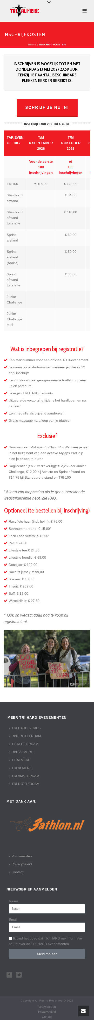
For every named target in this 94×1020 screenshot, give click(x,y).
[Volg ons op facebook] (9, 975)
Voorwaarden (22, 856)
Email (13, 919)
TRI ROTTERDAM (26, 784)
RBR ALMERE (22, 752)
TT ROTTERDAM (25, 744)
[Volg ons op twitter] (19, 975)
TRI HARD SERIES (26, 728)
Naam (13, 901)
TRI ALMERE (22, 768)
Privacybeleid (22, 864)
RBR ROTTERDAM (26, 736)
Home (32, 44)
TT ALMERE (21, 760)
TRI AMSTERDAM (25, 776)
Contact (17, 872)
